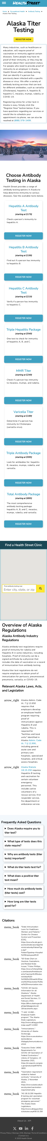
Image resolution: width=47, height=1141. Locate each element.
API (29, 1120)
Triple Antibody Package (23, 453)
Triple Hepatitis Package (24, 329)
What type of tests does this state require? (23, 843)
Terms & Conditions (39, 1133)
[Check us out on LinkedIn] (26, 1128)
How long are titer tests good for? (20, 903)
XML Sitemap (25, 1133)
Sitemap (15, 1133)
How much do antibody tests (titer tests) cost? (23, 891)
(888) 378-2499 (22, 120)
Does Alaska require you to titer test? (22, 830)
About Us (21, 1120)
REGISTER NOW (23, 235)
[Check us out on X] (15, 1128)
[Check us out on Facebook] (32, 1129)
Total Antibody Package (23, 494)
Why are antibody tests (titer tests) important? (23, 856)
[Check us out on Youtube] (20, 1128)
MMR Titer (23, 371)
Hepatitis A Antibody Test (23, 208)
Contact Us (23, 1136)
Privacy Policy (5, 1133)
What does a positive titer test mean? (22, 878)
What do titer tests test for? (24, 867)
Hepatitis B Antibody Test (23, 249)
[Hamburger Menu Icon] (4, 3)
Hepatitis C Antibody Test (23, 290)
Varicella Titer (23, 412)
